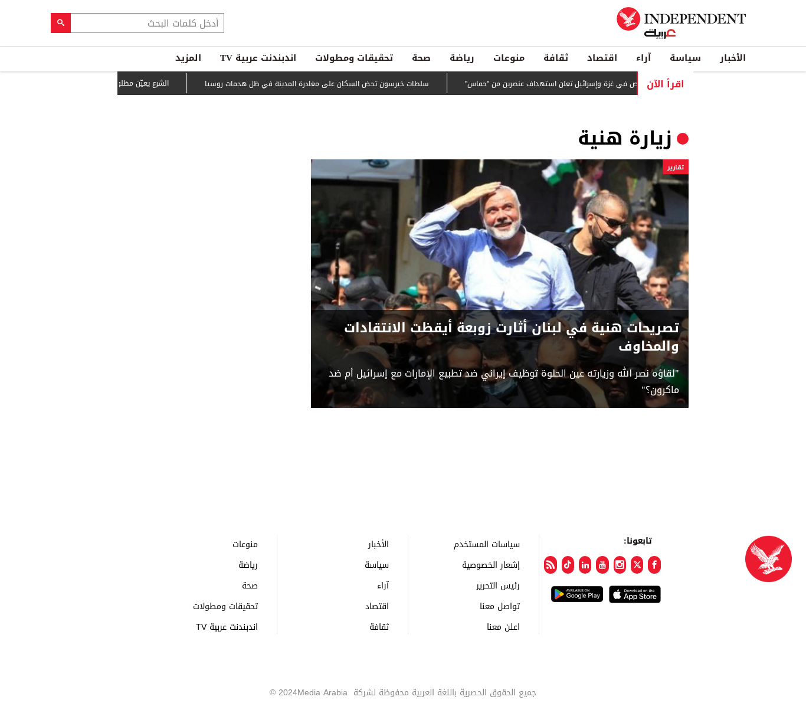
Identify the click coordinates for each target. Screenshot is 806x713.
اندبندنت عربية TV (258, 58)
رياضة (462, 58)
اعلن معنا (503, 626)
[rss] (550, 565)
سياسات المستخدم (487, 544)
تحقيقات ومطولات (354, 58)
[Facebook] (654, 565)
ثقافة (555, 58)
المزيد (188, 58)
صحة (421, 58)
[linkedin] (585, 565)
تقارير (675, 167)
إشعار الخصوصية (491, 564)
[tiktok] (568, 565)
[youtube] (602, 565)
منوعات (509, 58)
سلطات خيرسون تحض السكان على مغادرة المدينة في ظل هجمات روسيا (329, 83)
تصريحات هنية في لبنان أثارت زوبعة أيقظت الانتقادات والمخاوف (511, 337)
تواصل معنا (500, 605)
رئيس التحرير (498, 585)
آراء (643, 58)
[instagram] (620, 565)
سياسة (685, 58)
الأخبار (733, 58)
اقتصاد (602, 58)
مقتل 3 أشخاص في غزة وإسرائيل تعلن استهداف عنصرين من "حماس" (583, 83)
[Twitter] (637, 565)
